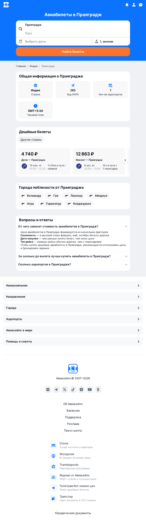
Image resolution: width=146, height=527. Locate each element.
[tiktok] (73, 389)
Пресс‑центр (73, 430)
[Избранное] (127, 4)
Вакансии (73, 410)
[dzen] (81, 389)
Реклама (73, 424)
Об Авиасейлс (73, 404)
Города (11, 308)
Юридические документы (73, 513)
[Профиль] (134, 4)
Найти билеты (73, 52)
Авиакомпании (16, 285)
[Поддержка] (140, 4)
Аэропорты (14, 319)
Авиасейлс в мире (19, 330)
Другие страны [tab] (31, 139)
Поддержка (73, 417)
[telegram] (56, 389)
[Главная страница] (6, 5)
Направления (15, 296)
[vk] (48, 389)
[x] (64, 389)
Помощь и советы (19, 341)
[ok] (98, 389)
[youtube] (89, 389)
